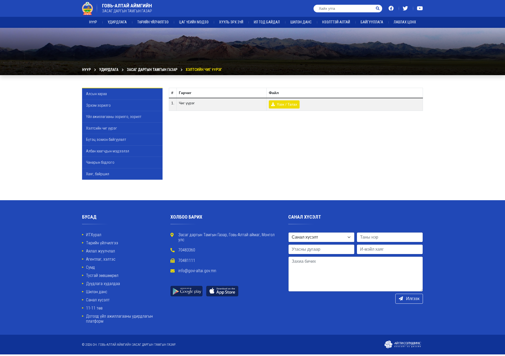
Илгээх (412, 298)
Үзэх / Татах (286, 104)
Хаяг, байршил (97, 174)
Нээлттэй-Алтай (336, 22)
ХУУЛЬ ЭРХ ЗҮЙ (231, 22)
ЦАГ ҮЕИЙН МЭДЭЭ (194, 22)
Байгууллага (372, 22)
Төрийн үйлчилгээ (153, 22)
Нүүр (93, 22)
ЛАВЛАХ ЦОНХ (405, 22)
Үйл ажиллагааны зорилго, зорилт (114, 116)
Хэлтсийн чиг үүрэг (204, 70)
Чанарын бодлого (100, 162)
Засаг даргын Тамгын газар (152, 70)
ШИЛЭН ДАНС (301, 22)
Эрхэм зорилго (98, 105)
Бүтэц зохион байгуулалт (106, 139)
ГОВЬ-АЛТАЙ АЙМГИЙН (127, 8)
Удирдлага (117, 22)
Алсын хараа (96, 93)
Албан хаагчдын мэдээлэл (107, 151)
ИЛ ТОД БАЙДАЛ (267, 22)
